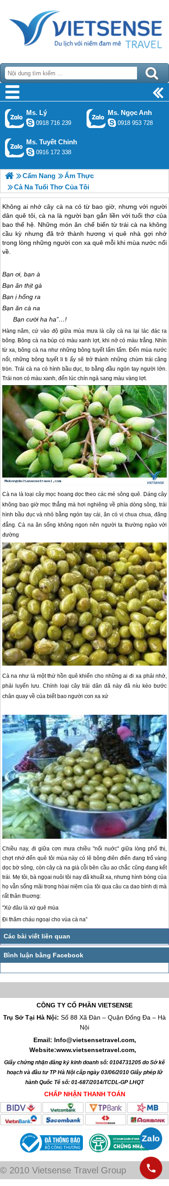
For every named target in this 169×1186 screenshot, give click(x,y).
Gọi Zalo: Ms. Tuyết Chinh (15, 148)
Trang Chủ (84, 29)
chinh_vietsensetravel (30, 151)
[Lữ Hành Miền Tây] (9, 175)
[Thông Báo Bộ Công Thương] (50, 1154)
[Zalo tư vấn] (151, 1138)
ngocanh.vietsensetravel (111, 122)
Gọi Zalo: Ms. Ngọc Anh (96, 118)
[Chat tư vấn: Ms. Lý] (30, 122)
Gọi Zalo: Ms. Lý (15, 118)
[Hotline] (151, 1168)
